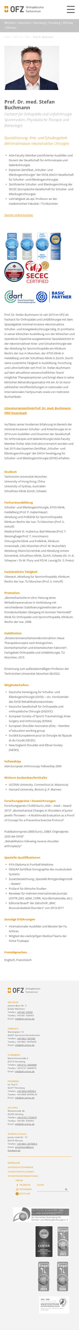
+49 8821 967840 (26, 1038)
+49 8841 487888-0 (27, 1143)
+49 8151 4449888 (27, 1064)
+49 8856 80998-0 (26, 1091)
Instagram (25, 1189)
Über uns (17, 36)
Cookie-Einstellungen (21, 1171)
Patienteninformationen (23, 1176)
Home (7, 36)
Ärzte (27, 36)
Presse (19, 1180)
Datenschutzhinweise (20, 1167)
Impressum (14, 1162)
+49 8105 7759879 (27, 1117)
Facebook (25, 1184)
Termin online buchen (18, 215)
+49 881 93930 (25, 1012)
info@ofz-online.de (24, 1018)
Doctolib (24, 1193)
